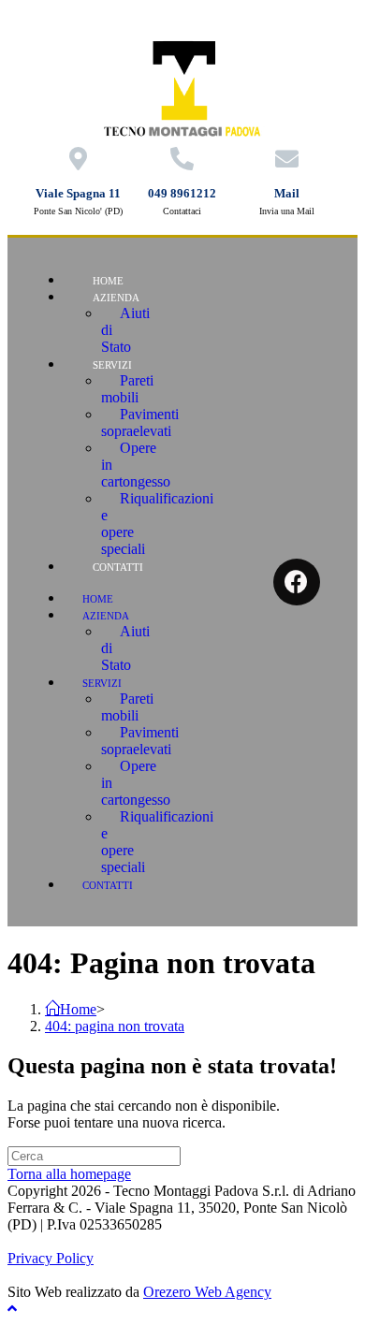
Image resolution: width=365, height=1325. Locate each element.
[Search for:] (94, 1155)
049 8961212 (182, 193)
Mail (286, 193)
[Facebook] (296, 582)
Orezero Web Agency (207, 1292)
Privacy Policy (50, 1258)
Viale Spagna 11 (78, 193)
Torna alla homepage (69, 1174)
